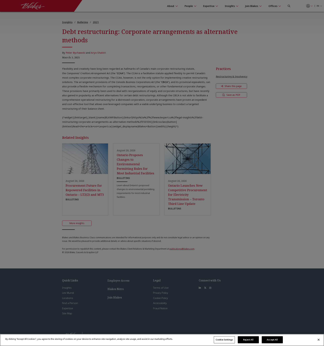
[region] (162, 340)
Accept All (272, 339)
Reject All (248, 339)
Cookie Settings (224, 339)
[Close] (318, 339)
